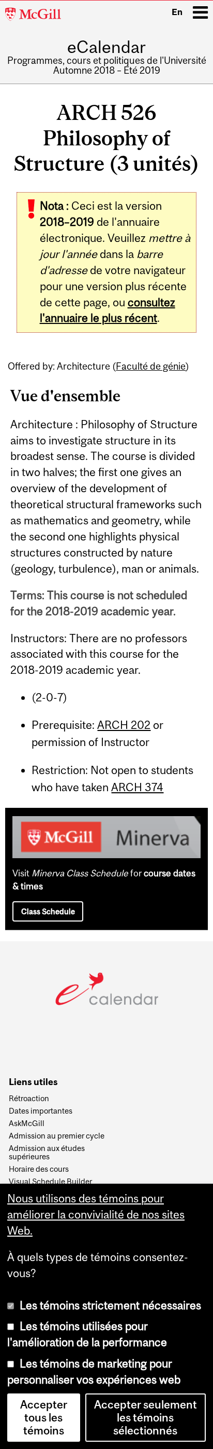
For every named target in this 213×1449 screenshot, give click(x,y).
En (177, 12)
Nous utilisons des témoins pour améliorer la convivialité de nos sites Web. (96, 1214)
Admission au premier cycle (56, 1136)
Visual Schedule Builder (50, 1181)
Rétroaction (29, 1098)
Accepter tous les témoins (43, 1417)
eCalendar (106, 47)
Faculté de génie (151, 366)
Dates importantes (40, 1111)
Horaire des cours (39, 1169)
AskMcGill (26, 1123)
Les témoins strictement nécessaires (110, 1305)
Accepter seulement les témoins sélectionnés (145, 1417)
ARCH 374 (137, 787)
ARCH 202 (123, 725)
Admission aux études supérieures (47, 1152)
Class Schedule (48, 911)
